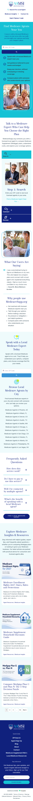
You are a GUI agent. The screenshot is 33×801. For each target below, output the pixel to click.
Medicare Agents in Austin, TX (16, 420)
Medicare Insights (11, 14)
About (16, 747)
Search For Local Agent (17, 10)
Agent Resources (8, 602)
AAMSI (10, 794)
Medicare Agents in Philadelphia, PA (16, 444)
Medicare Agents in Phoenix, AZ (16, 410)
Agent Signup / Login (17, 18)
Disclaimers (16, 798)
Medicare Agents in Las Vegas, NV (16, 447)
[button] (18, 14)
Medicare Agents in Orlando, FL (16, 437)
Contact (17, 750)
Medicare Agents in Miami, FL (16, 413)
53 (20, 710)
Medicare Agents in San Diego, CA (16, 434)
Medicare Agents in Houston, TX (16, 430)
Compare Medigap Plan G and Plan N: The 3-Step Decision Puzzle (16, 687)
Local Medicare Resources (17, 756)
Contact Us (24, 14)
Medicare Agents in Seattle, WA (16, 423)
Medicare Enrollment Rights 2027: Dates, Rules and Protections (15, 585)
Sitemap (27, 794)
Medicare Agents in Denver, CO (16, 417)
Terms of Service (18, 794)
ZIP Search (16, 738)
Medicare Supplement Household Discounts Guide (14, 635)
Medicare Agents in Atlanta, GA (17, 440)
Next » (25, 710)
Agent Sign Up (16, 741)
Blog (16, 744)
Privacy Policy (26, 796)
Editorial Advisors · (7, 796)
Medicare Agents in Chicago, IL (17, 427)
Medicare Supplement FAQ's (16, 753)
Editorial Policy (17, 796)
